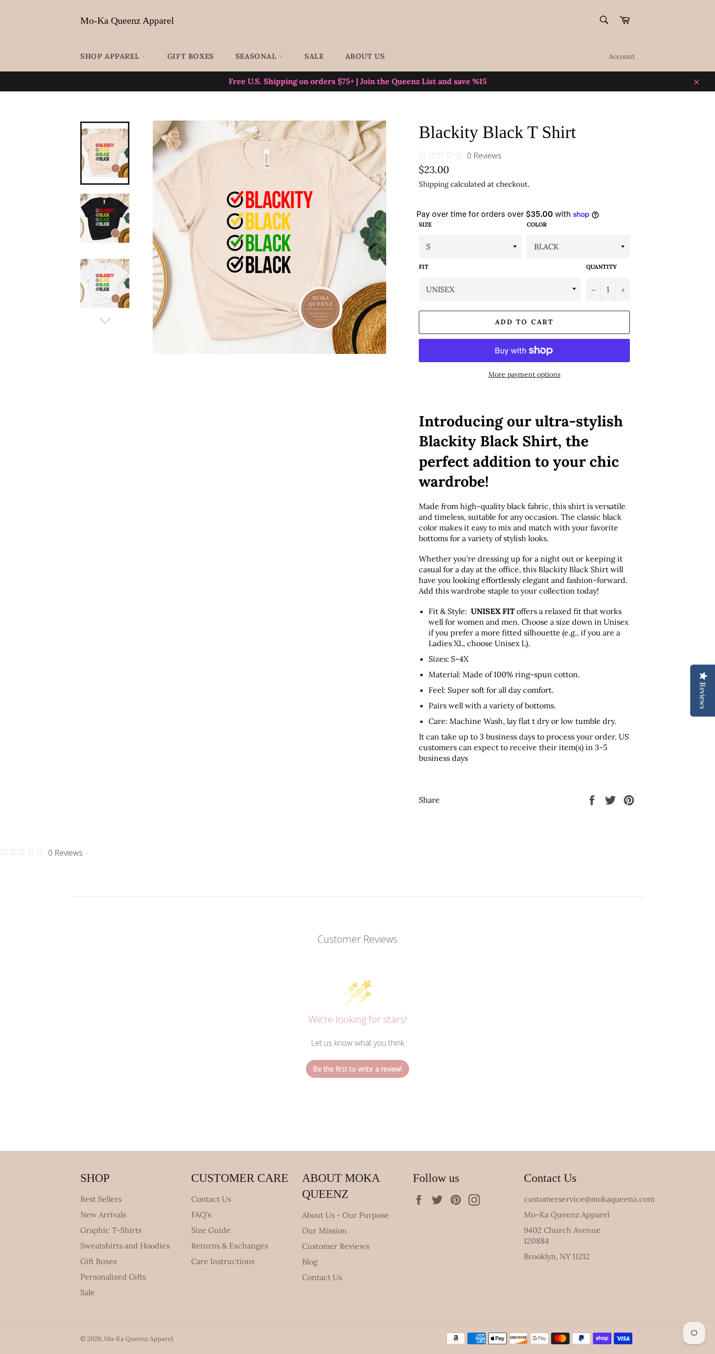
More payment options (524, 374)
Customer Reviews (335, 1246)
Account (622, 56)
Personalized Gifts (113, 1277)
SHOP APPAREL (111, 56)
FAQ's (201, 1214)
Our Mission (324, 1230)
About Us (365, 56)
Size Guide (211, 1230)
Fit (424, 266)
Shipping (433, 184)
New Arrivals (103, 1214)
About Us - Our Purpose (345, 1215)
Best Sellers (101, 1199)
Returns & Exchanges (229, 1245)
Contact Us (211, 1199)
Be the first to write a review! (357, 1068)
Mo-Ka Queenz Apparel (127, 20)
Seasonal (257, 56)
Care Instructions (222, 1261)
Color (537, 224)
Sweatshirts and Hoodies (125, 1245)
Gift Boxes (190, 56)
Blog (310, 1261)
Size (425, 224)
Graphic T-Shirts (111, 1230)
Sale (313, 56)
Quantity (601, 266)
